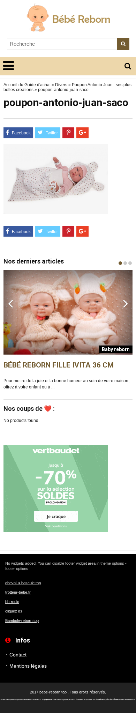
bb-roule (12, 602)
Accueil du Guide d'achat (27, 84)
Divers (61, 84)
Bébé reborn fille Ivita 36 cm (58, 365)
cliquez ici (13, 611)
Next (126, 303)
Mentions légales (28, 666)
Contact (18, 655)
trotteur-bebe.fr (18, 592)
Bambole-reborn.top (22, 620)
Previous (10, 303)
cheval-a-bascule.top (23, 583)
